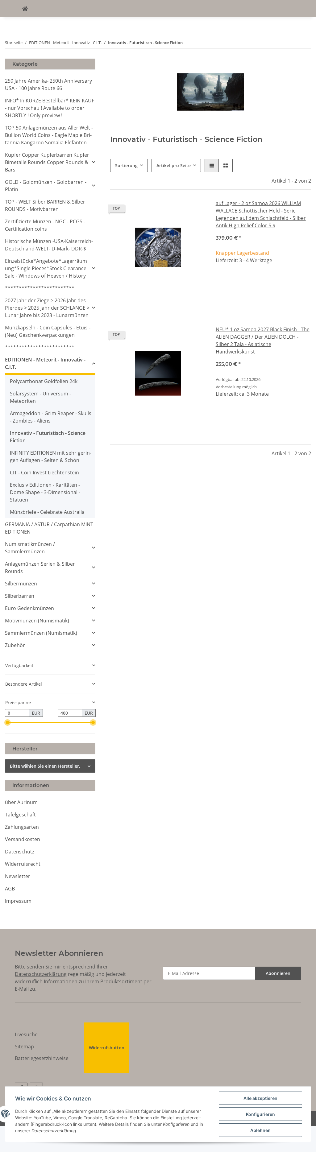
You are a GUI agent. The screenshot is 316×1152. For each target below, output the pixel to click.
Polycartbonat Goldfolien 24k (43, 381)
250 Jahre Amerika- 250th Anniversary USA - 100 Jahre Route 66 (48, 84)
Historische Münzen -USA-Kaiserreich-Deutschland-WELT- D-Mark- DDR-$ (49, 245)
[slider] (7, 722)
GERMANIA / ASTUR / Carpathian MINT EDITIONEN (49, 528)
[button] (212, 165)
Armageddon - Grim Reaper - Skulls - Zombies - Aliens (50, 417)
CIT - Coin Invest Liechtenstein (44, 472)
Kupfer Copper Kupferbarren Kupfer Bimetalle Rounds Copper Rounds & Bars (47, 162)
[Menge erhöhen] (306, 280)
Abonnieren (278, 973)
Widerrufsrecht (22, 864)
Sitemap (24, 1046)
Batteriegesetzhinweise (42, 1058)
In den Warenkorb (263, 299)
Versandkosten (22, 839)
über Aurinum (21, 802)
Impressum (18, 901)
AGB (10, 888)
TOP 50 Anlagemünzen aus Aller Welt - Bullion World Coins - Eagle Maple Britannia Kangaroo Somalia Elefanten (49, 135)
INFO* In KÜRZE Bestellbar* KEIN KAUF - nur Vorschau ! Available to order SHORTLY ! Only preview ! (49, 108)
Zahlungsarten (22, 827)
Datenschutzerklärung (41, 974)
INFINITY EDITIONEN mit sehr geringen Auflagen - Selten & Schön (50, 456)
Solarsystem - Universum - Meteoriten (40, 397)
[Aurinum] (25, 8)
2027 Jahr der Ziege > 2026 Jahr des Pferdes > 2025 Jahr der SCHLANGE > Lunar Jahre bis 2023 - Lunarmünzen (47, 308)
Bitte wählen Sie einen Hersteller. (45, 766)
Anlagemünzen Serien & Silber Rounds (40, 567)
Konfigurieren (260, 1114)
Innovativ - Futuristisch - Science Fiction (47, 437)
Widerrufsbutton (106, 1048)
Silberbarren (19, 596)
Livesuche (26, 1034)
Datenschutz (19, 851)
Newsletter (17, 876)
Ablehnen (260, 1130)
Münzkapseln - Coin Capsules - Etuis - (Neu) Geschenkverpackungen (47, 331)
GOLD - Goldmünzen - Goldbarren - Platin (45, 186)
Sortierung (126, 165)
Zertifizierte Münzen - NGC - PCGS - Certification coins (45, 225)
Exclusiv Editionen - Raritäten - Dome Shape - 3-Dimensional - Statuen (45, 492)
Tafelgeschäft (20, 814)
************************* (39, 288)
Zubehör (15, 645)
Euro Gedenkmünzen (29, 608)
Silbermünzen (21, 583)
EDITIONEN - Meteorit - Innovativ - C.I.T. (45, 363)
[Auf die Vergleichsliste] (179, 210)
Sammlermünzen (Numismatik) (41, 633)
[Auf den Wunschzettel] (195, 210)
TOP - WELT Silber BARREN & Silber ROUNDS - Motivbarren (45, 205)
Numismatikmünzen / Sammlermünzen (30, 548)
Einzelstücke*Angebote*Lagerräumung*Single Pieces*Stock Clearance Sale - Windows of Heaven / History (46, 268)
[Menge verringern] (220, 280)
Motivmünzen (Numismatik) (37, 620)
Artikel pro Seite (173, 165)
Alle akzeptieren (260, 1098)
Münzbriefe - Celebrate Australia (47, 512)
